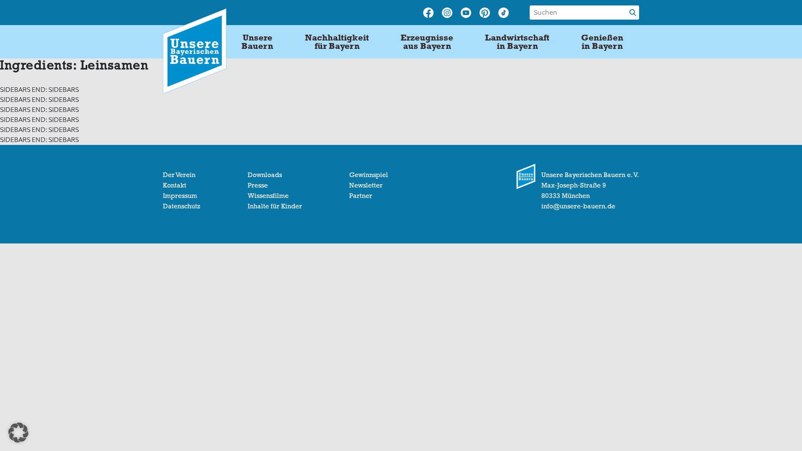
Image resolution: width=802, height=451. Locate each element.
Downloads (265, 175)
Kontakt (174, 185)
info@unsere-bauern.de (578, 206)
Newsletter (366, 185)
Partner (360, 196)
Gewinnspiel (368, 175)
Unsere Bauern (257, 41)
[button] (18, 432)
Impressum (180, 196)
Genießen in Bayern (602, 41)
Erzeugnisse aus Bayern (427, 41)
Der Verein (179, 175)
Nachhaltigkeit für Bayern (337, 41)
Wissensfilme (268, 196)
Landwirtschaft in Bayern (517, 41)
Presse (258, 185)
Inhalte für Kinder (275, 206)
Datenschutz (181, 206)
